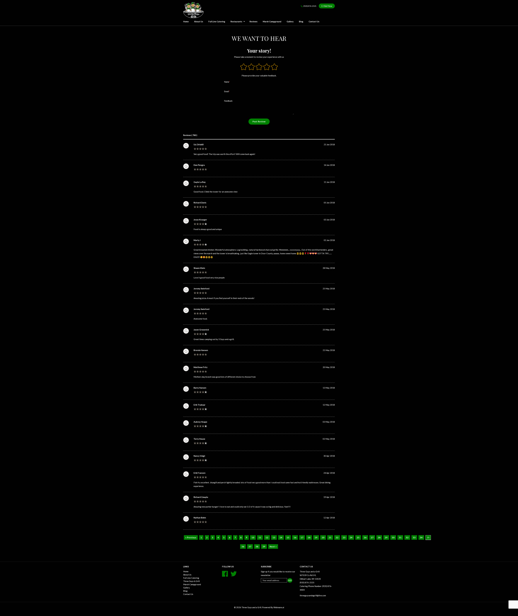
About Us (198, 21)
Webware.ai (278, 607)
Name (226, 82)
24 (351, 537)
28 (379, 537)
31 (400, 537)
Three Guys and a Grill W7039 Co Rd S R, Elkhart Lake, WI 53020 (310, 575)
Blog (301, 21)
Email (226, 91)
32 (407, 537)
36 (243, 546)
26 (365, 537)
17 (302, 537)
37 (250, 546)
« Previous (190, 537)
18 (309, 537)
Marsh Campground (272, 21)
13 (274, 537)
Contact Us (314, 21)
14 (281, 537)
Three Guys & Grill (191, 581)
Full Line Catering (216, 21)
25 (358, 537)
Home (185, 571)
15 (288, 537)
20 (323, 537)
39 (264, 546)
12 (267, 537)
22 (337, 537)
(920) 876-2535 (309, 6)
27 (372, 537)
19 (316, 537)
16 (295, 537)
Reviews (253, 21)
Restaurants (236, 21)
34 (421, 537)
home (186, 21)
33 (414, 537)
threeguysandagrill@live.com (313, 595)
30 (393, 537)
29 (386, 537)
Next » (273, 546)
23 (344, 537)
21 (330, 537)
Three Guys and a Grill (251, 607)
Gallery (290, 21)
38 (257, 546)
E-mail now (326, 6)
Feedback (228, 101)
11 (260, 537)
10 (253, 537)
